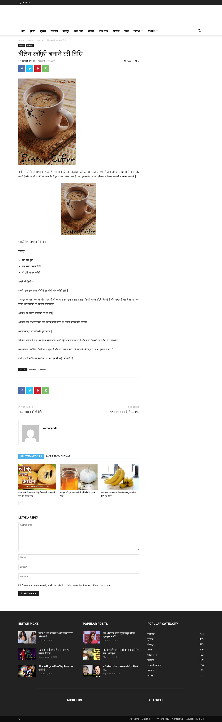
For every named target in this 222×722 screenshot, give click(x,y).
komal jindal (28, 60)
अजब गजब (103, 31)
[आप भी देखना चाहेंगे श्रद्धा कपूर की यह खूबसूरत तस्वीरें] (91, 637)
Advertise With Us (195, 718)
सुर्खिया (43, 31)
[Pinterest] (37, 68)
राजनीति (54, 31)
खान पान (40, 40)
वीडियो (91, 31)
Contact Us (177, 718)
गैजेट (126, 31)
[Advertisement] (175, 65)
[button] (199, 31)
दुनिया (32, 31)
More (151, 31)
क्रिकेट (116, 31)
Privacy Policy (162, 718)
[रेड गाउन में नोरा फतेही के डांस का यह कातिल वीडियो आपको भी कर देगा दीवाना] (27, 654)
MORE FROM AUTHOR (58, 456)
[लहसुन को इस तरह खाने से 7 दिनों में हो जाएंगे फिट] (79, 477)
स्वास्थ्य (137, 31)
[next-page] (26, 503)
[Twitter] (29, 68)
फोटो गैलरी (78, 31)
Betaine (32, 369)
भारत (23, 31)
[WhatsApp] (45, 68)
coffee (43, 369)
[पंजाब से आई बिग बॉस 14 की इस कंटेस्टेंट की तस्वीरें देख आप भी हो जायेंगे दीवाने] (27, 637)
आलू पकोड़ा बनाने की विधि (30, 411)
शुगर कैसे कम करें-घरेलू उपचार (124, 411)
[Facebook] (21, 68)
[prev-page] (20, 503)
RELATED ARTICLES (31, 456)
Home (21, 40)
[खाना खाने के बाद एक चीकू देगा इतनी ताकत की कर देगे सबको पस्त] (37, 477)
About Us (134, 718)
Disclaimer (147, 718)
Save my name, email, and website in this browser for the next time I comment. (66, 585)
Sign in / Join (24, 2)
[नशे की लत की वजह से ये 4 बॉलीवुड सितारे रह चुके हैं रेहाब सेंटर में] (91, 671)
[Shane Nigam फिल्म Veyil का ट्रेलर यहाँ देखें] (27, 671)
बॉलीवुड (66, 31)
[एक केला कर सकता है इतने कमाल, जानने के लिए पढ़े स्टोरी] (120, 477)
